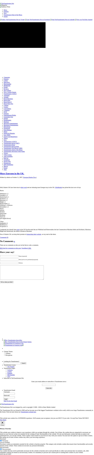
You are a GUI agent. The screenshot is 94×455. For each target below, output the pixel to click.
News (5, 10)
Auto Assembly (8, 156)
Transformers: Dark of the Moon (13, 150)
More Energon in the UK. (12, 173)
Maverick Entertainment (11, 123)
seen (18, 229)
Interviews (7, 82)
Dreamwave (7, 163)
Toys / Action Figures (10, 92)
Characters (7, 77)
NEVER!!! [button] (85, 418)
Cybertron (7, 110)
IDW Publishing (8, 164)
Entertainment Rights (10, 115)
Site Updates (7, 90)
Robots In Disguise (9, 133)
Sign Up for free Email (10, 401)
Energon (6, 113)
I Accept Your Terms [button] (76, 418)
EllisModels (58, 187)
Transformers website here (28, 412)
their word (24, 187)
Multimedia (7, 85)
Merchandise (7, 84)
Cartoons (10, 370)
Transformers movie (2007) (11, 143)
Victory (6, 153)
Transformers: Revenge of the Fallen (14, 151)
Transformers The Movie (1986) (13, 148)
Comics (6, 107)
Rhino (5, 132)
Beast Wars (7, 100)
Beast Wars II (7, 102)
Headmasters (7, 120)
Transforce (7, 160)
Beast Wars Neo (8, 104)
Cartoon (6, 105)
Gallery (6, 80)
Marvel (6, 166)
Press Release (8, 130)
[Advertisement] (33, 0)
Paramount (7, 128)
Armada (6, 97)
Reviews (6, 89)
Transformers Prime (9, 145)
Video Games (8, 155)
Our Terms (3, 420)
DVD (5, 112)
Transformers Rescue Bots (11, 146)
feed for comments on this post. (10, 248)
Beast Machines (8, 99)
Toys (5, 13)
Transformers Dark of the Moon (13, 15)
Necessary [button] (3, 439)
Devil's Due (7, 161)
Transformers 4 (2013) (10, 141)
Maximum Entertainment (11, 125)
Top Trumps (10, 366)
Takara (6, 138)
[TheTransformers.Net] (7, 3)
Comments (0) (4, 237)
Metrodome (7, 127)
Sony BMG (7, 135)
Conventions (7, 108)
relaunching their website (34, 234)
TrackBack (26, 248)
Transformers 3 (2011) (10, 94)
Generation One (8, 117)
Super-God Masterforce (10, 136)
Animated (6, 95)
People (6, 87)
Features (6, 11)
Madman (6, 122)
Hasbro (6, 118)
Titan (5, 169)
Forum (6, 16)
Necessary (5, 441)
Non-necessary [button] (4, 447)
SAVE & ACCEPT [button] (5, 454)
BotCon (6, 158)
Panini (5, 168)
